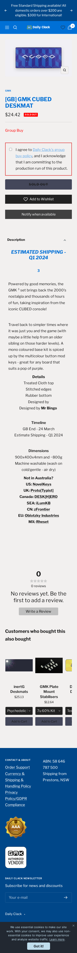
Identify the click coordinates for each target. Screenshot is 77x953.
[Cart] (70, 27)
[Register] (66, 897)
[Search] (15, 27)
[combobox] (19, 711)
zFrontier (42, 509)
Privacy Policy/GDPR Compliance (16, 798)
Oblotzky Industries (42, 515)
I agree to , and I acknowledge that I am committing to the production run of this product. (42, 159)
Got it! (39, 946)
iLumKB (43, 503)
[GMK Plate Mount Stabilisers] (49, 665)
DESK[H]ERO (46, 497)
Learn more (57, 939)
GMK (8, 90)
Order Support (17, 767)
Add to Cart (19, 721)
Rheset (42, 522)
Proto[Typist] (42, 490)
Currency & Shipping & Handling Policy (18, 780)
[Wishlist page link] (63, 27)
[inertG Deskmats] (19, 665)
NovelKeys (42, 484)
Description (16, 240)
